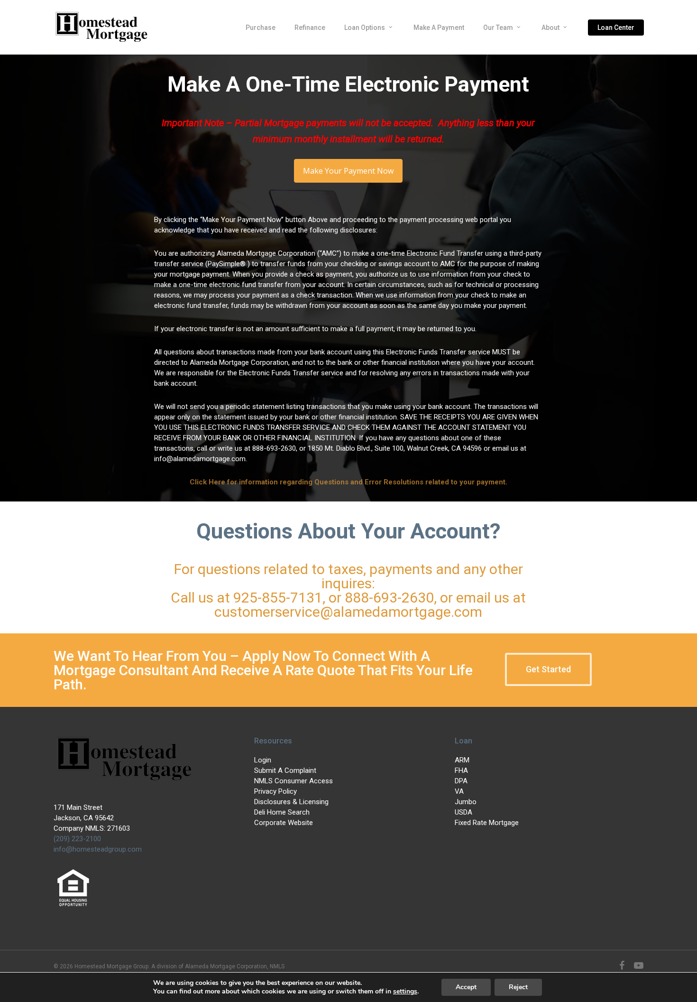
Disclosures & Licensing (291, 802)
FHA (461, 770)
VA (459, 791)
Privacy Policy (275, 791)
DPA (461, 781)
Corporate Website (283, 822)
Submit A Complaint (285, 770)
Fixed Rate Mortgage (487, 822)
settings (405, 991)
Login (262, 760)
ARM (462, 760)
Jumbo (466, 802)
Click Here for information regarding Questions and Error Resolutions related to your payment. (348, 482)
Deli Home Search (282, 812)
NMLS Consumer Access (293, 781)
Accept (466, 987)
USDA (463, 812)
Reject (518, 987)
